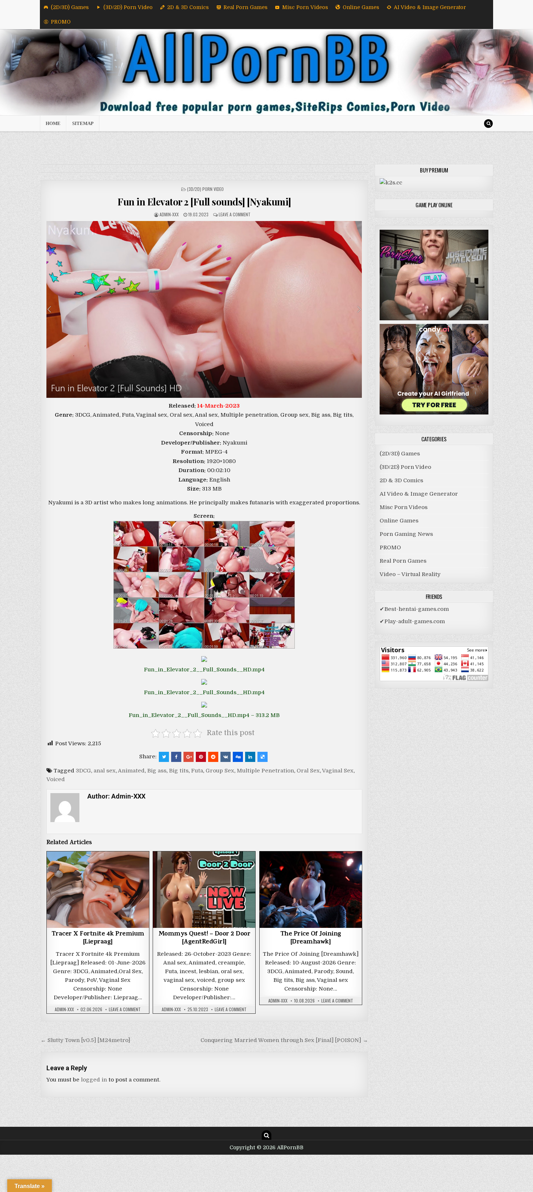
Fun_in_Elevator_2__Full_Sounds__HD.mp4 (204, 669)
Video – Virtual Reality (410, 574)
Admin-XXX (169, 214)
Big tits (179, 770)
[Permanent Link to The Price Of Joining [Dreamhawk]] (311, 889)
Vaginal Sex (338, 770)
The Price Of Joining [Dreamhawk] (310, 938)
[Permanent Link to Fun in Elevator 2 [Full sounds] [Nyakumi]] (204, 309)
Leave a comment (235, 214)
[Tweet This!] (164, 757)
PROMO (61, 22)
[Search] (488, 123)
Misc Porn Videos (305, 7)
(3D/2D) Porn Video (128, 7)
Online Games (361, 7)
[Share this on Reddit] (213, 757)
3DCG (83, 770)
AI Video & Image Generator (430, 7)
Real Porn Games (245, 7)
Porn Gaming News (406, 534)
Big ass (156, 770)
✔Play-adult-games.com (412, 621)
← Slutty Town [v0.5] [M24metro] (85, 1040)
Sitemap (83, 123)
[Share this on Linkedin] (250, 757)
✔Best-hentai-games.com (414, 609)
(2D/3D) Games (70, 7)
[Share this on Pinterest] (201, 757)
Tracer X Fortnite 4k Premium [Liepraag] (97, 938)
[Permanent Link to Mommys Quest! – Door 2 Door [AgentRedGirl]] (204, 889)
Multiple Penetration (265, 770)
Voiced (55, 779)
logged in (94, 1079)
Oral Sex (308, 770)
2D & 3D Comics (188, 7)
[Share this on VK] (225, 757)
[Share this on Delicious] (262, 757)
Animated (131, 770)
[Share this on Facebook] (176, 757)
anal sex (105, 770)
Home (53, 123)
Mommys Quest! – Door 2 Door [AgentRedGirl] (204, 938)
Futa (197, 770)
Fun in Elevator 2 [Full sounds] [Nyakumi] (204, 201)
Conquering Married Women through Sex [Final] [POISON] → (284, 1040)
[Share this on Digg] (238, 757)
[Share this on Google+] (188, 757)
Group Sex (220, 770)
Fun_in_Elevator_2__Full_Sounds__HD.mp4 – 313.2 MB (204, 715)
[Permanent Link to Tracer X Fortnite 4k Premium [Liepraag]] (98, 889)
